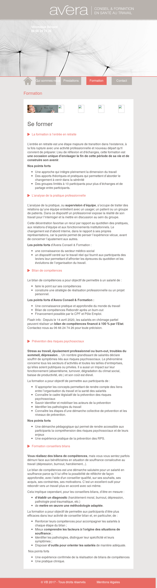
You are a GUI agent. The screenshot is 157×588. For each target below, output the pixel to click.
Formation (96, 80)
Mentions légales (108, 582)
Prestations (71, 80)
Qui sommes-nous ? (46, 80)
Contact (121, 80)
